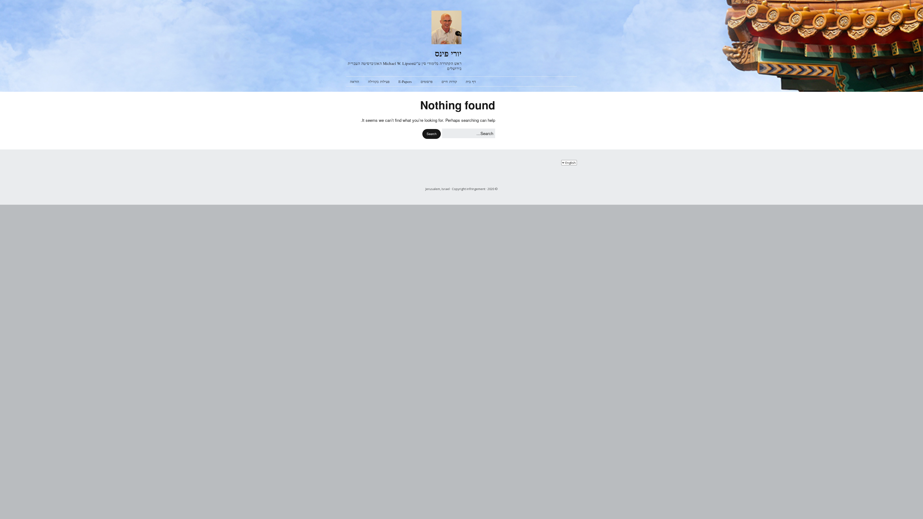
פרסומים (427, 81)
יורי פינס (448, 53)
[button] (431, 134)
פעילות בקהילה (379, 81)
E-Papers (405, 81)
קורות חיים (449, 81)
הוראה (354, 81)
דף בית (471, 81)
